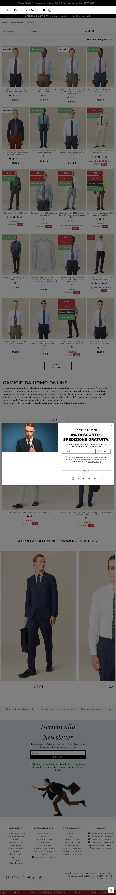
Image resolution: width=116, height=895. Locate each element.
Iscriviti (103, 451)
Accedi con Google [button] (87, 478)
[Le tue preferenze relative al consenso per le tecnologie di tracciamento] (111, 890)
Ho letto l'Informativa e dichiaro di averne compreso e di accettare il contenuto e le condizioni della (87, 459)
